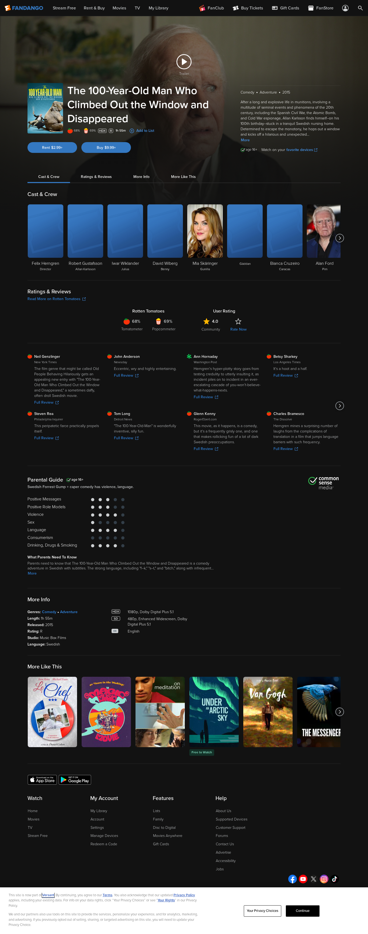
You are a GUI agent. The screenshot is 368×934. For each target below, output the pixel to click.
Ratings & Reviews (96, 176)
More (245, 140)
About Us (223, 811)
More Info (141, 176)
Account (97, 819)
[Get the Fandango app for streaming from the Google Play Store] (74, 779)
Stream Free (38, 835)
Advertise (223, 852)
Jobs (220, 869)
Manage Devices (104, 835)
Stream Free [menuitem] (64, 8)
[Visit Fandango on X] (313, 879)
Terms (107, 895)
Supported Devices (231, 819)
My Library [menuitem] (158, 8)
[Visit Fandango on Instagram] (324, 879)
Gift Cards (161, 844)
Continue (303, 911)
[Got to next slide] (340, 238)
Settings (97, 827)
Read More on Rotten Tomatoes (54, 299)
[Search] (360, 8)
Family (158, 819)
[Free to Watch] (214, 712)
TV (30, 827)
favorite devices (299, 149)
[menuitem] (285, 8)
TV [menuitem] (137, 8)
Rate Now (238, 329)
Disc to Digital (164, 827)
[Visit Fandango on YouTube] (303, 879)
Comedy (49, 612)
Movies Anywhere (167, 835)
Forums (222, 835)
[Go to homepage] (24, 8)
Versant (48, 895)
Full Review (43, 402)
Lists (156, 811)
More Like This (183, 176)
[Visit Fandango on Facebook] (292, 879)
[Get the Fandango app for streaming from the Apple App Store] (42, 779)
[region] (184, 910)
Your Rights (166, 900)
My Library (99, 811)
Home (33, 811)
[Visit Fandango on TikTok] (334, 879)
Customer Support (230, 827)
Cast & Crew (48, 176)
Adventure (69, 612)
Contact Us (225, 844)
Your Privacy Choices (263, 911)
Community (211, 329)
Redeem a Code (104, 844)
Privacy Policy (184, 895)
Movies (33, 819)
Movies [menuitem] (119, 8)
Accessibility (226, 861)
